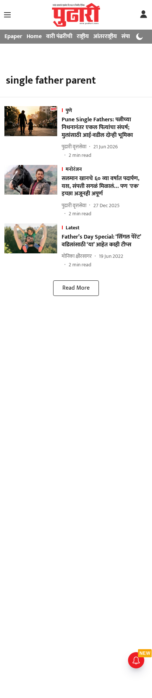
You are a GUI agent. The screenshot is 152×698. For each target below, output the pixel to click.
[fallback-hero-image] (33, 132)
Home (34, 36)
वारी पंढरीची (59, 36)
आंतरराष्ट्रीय (105, 36)
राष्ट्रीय (83, 36)
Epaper (13, 36)
